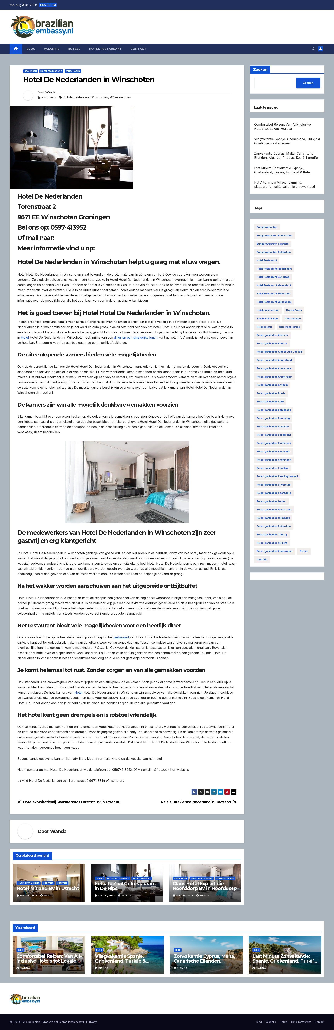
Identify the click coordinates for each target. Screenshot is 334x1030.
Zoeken (308, 82)
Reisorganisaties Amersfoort (274, 360)
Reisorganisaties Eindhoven (274, 443)
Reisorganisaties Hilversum (274, 484)
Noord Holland (225, 878)
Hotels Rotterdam (267, 318)
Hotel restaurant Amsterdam (274, 268)
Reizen (304, 551)
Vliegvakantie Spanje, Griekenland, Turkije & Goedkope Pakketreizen (122, 961)
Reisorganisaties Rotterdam (274, 526)
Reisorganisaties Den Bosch (274, 409)
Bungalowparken (267, 227)
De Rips (100, 878)
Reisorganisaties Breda (271, 393)
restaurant (121, 637)
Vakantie (51, 49)
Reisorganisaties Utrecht (272, 542)
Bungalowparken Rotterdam (274, 252)
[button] (313, 49)
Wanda (50, 92)
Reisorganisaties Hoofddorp (274, 493)
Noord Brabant (142, 878)
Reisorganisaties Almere (272, 343)
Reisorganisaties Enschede (273, 451)
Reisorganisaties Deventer (273, 426)
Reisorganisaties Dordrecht (274, 434)
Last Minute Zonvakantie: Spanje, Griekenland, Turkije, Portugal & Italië (284, 961)
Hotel (25, 337)
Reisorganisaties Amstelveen (274, 368)
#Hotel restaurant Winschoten (86, 97)
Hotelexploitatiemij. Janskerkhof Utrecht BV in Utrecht (71, 802)
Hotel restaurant (105, 49)
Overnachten (293, 318)
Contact (138, 49)
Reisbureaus (264, 326)
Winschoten (73, 71)
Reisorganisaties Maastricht (274, 509)
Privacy (92, 1021)
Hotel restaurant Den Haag (273, 277)
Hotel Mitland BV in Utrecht (48, 888)
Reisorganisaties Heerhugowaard (277, 476)
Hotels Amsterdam (268, 310)
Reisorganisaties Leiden (271, 501)
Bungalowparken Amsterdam (274, 235)
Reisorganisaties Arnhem (272, 385)
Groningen (30, 71)
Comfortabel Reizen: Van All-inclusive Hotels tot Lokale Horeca (48, 961)
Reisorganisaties (289, 326)
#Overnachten (120, 97)
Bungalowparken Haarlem (273, 243)
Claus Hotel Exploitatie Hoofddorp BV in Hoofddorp (205, 886)
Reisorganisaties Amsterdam (274, 376)
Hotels (74, 49)
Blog (30, 49)
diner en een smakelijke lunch (136, 337)
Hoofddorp (180, 878)
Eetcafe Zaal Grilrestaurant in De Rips (125, 886)
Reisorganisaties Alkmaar (272, 335)
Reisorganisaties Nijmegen (273, 517)
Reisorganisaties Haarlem (273, 468)
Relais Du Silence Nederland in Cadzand (196, 802)
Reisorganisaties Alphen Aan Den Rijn (280, 351)
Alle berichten (31, 1021)
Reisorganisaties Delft (270, 401)
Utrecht (48, 883)
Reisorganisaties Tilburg (272, 534)
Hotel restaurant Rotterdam (273, 293)
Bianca (25, 968)
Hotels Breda (294, 310)
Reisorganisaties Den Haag (273, 418)
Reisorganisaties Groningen (274, 459)
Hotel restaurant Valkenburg (274, 301)
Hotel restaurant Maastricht (274, 285)
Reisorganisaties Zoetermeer (275, 551)
